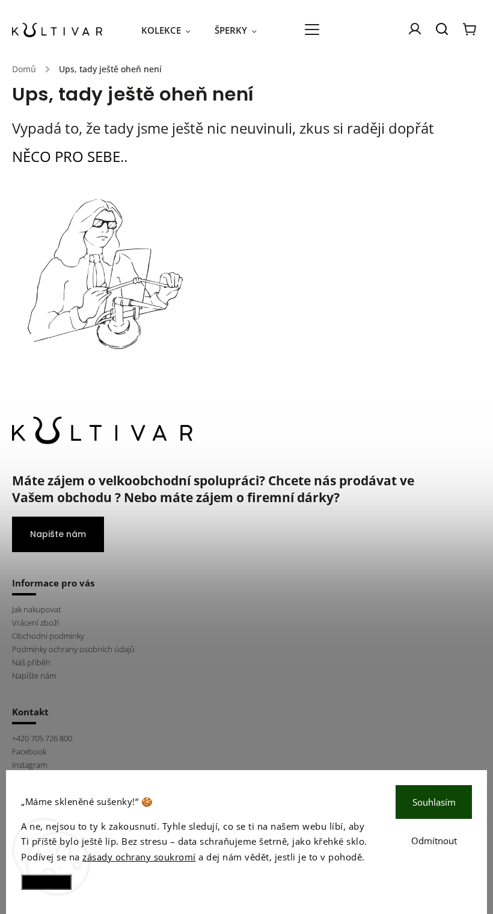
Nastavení (46, 882)
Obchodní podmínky (48, 636)
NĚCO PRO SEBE (66, 156)
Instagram (29, 765)
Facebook (29, 752)
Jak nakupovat (36, 610)
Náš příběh (31, 663)
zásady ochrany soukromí (139, 857)
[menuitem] (172, 30)
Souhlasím (434, 802)
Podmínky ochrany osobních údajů (73, 649)
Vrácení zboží (35, 623)
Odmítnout (434, 841)
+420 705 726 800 (42, 738)
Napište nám (58, 534)
